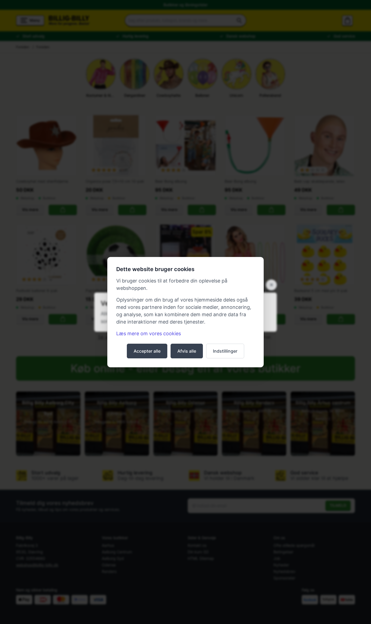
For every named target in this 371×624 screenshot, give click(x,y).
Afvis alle (186, 351)
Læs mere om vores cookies (148, 333)
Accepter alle (147, 351)
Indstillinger (225, 351)
